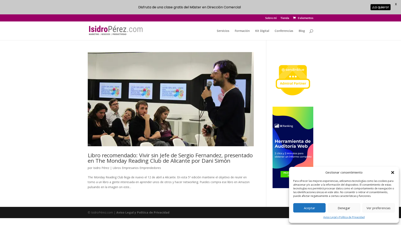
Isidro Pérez (101, 168)
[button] (393, 172)
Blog (302, 31)
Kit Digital (262, 31)
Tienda (284, 18)
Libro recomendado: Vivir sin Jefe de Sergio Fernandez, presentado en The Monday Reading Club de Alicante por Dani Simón (170, 157)
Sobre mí (271, 18)
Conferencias (284, 31)
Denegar (344, 208)
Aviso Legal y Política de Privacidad (344, 217)
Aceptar (309, 208)
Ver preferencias (379, 208)
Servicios (223, 31)
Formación (242, 31)
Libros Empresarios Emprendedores (137, 168)
